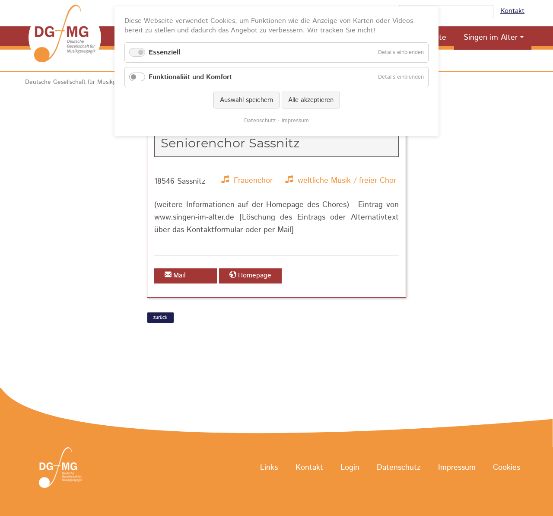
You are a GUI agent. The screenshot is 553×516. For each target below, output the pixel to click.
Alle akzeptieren (311, 100)
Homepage (254, 275)
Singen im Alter (491, 37)
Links (269, 468)
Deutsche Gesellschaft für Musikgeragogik (82, 82)
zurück (160, 317)
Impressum (457, 468)
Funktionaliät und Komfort (190, 77)
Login (349, 468)
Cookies (506, 468)
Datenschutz (398, 468)
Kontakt (512, 11)
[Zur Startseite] (65, 37)
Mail (179, 275)
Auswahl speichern (246, 100)
